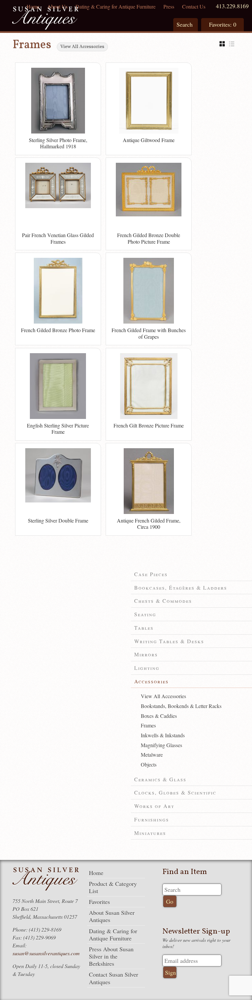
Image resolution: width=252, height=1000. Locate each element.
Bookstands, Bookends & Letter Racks (181, 705)
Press (168, 6)
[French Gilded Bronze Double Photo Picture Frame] (148, 215)
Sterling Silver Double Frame (58, 520)
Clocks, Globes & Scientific (175, 792)
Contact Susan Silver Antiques (113, 978)
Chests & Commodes (163, 600)
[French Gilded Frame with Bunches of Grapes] (148, 322)
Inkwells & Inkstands (163, 735)
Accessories (151, 681)
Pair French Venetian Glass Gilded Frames (58, 238)
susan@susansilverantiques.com (46, 953)
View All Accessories (82, 47)
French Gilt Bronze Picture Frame (149, 425)
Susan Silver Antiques (45, 19)
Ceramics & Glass (160, 779)
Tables (144, 627)
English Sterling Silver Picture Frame (58, 428)
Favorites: (222, 24)
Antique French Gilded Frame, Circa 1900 (148, 523)
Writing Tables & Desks (169, 641)
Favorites (99, 902)
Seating (145, 614)
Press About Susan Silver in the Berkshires (111, 956)
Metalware (152, 754)
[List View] (233, 43)
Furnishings (151, 819)
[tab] (191, 574)
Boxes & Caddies (159, 715)
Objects (149, 764)
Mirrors (146, 654)
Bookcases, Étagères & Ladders (180, 587)
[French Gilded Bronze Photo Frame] (58, 322)
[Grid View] (224, 43)
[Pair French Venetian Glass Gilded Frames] (58, 206)
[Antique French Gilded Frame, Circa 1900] (149, 512)
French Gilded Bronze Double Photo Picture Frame (148, 238)
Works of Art (154, 805)
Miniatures (150, 832)
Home (33, 6)
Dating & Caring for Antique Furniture (115, 6)
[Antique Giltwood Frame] (148, 132)
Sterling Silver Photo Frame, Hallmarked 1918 (58, 143)
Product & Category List (113, 887)
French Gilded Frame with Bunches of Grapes (149, 333)
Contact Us (193, 6)
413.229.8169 (232, 6)
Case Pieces (151, 574)
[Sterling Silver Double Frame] (58, 501)
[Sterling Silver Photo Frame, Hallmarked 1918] (58, 132)
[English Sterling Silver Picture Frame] (58, 417)
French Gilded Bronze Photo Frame (58, 330)
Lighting (146, 667)
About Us (57, 6)
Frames (148, 725)
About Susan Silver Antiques (112, 916)
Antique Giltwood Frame (149, 139)
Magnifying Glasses (161, 745)
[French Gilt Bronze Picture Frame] (149, 417)
